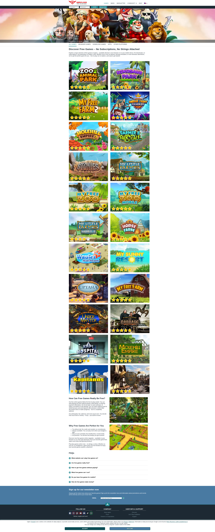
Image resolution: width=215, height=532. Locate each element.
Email (94, 498)
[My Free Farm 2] (88, 106)
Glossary (134, 512)
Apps (110, 44)
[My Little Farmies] (129, 166)
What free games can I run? (80, 472)
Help (140, 3)
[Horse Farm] (129, 227)
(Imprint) (33, 521)
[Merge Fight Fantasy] (129, 106)
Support (134, 516)
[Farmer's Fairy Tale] (129, 136)
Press (107, 514)
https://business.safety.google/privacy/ (177, 521)
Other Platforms (120, 44)
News (112, 3)
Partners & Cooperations (107, 516)
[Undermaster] (88, 318)
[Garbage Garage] (129, 318)
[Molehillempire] (129, 349)
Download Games (99, 44)
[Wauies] (88, 258)
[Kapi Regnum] (129, 379)
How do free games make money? (82, 482)
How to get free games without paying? (84, 467)
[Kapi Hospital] (88, 349)
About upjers (107, 512)
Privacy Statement (129, 521)
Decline (130, 528)
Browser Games (84, 44)
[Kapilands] (88, 379)
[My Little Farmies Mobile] (88, 227)
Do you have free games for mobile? (83, 477)
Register (103, 7)
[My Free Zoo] (88, 197)
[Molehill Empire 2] (88, 136)
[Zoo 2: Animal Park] (88, 75)
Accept (85, 528)
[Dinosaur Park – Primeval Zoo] (129, 75)
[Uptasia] (88, 288)
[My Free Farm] (129, 288)
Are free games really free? (80, 463)
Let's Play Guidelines (134, 514)
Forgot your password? (114, 7)
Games (106, 3)
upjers (78, 2)
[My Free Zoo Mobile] (129, 197)
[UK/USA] (146, 3)
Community (131, 3)
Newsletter (121, 3)
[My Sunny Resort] (129, 258)
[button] (107, 504)
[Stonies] (88, 166)
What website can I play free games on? (84, 458)
